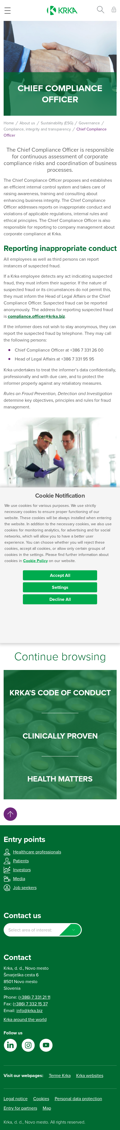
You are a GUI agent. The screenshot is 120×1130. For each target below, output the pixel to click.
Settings (60, 587)
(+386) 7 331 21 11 (34, 997)
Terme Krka (60, 1075)
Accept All (60, 575)
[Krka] (62, 10)
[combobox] (43, 930)
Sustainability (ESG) (57, 123)
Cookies (41, 1099)
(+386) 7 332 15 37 (30, 1004)
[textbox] (42, 930)
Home (9, 123)
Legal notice (16, 1099)
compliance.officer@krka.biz (36, 316)
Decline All (60, 599)
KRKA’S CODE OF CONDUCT (60, 693)
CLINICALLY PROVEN (60, 736)
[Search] (100, 10)
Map (47, 1108)
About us (27, 123)
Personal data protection (78, 1099)
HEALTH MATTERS (60, 779)
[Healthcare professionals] (114, 10)
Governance (89, 123)
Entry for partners (20, 1108)
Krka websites (89, 1075)
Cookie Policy (35, 560)
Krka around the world (25, 1019)
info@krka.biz (29, 1010)
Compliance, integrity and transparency (37, 129)
